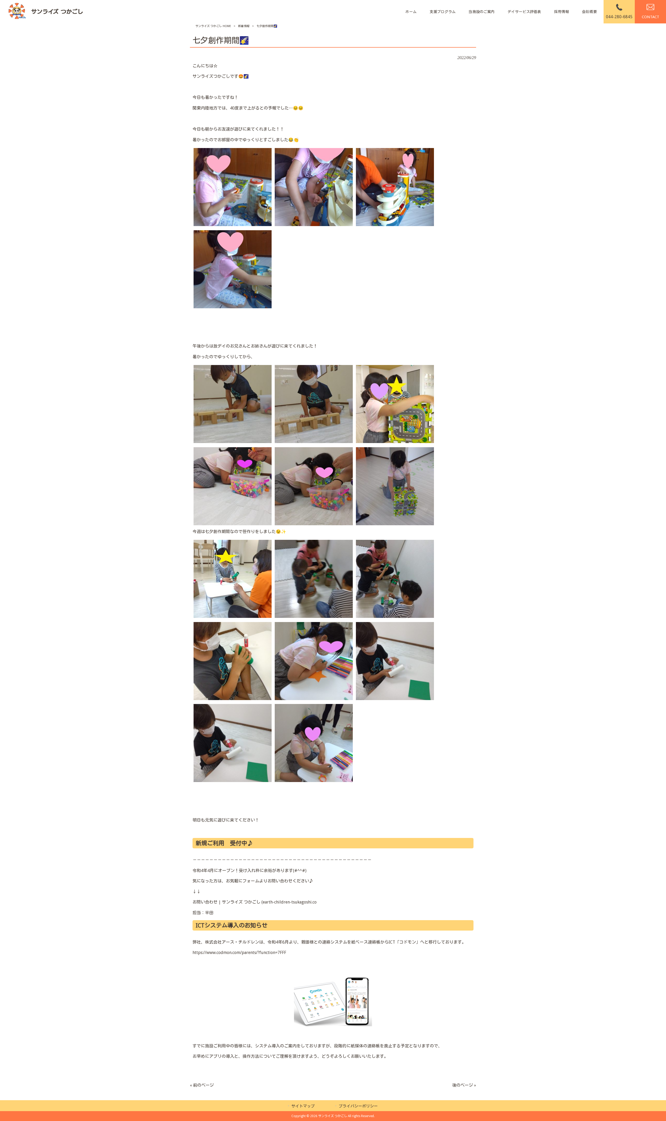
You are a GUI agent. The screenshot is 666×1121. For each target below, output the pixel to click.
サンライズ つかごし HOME (213, 26)
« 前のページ (202, 1085)
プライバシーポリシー (358, 1106)
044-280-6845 (619, 16)
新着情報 (243, 26)
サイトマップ (303, 1106)
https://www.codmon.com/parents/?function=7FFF (239, 952)
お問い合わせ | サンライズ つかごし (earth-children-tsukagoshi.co (255, 902)
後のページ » (464, 1085)
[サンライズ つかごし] (45, 12)
